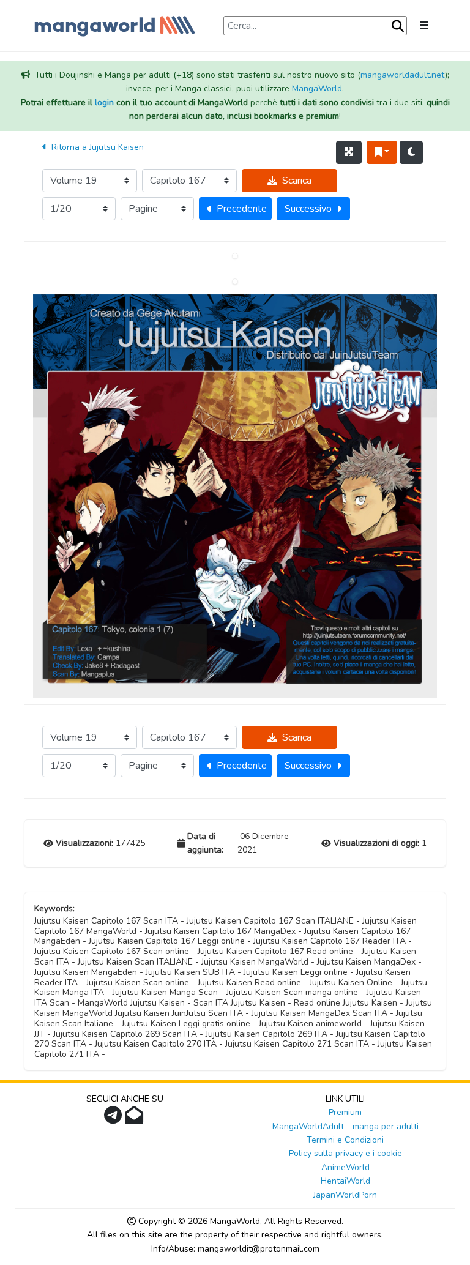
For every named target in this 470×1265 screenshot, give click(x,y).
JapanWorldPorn (345, 1195)
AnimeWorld (345, 1167)
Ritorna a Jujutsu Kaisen (96, 147)
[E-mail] (135, 1119)
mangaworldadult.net (402, 75)
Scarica (296, 180)
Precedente (242, 208)
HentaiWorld (345, 1181)
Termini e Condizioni (345, 1140)
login (104, 102)
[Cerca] (397, 26)
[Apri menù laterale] (424, 25)
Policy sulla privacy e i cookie (345, 1153)
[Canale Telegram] (114, 1119)
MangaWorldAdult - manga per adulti (345, 1126)
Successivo (308, 208)
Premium (345, 1112)
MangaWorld (317, 88)
